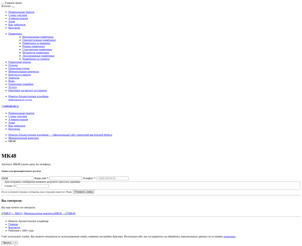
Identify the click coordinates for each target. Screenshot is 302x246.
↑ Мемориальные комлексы (38, 213)
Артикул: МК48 (10, 164)
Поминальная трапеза (21, 113)
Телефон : (89, 178)
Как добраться (16, 125)
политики (229, 236)
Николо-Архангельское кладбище (28, 98)
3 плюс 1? (10, 185)
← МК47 (16, 213)
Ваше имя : (41, 178)
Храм (11, 122)
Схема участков (17, 116)
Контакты (14, 128)
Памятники (15, 33)
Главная (13, 224)
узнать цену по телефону (36, 164)
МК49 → (60, 213)
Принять (7, 242)
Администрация (18, 119)
